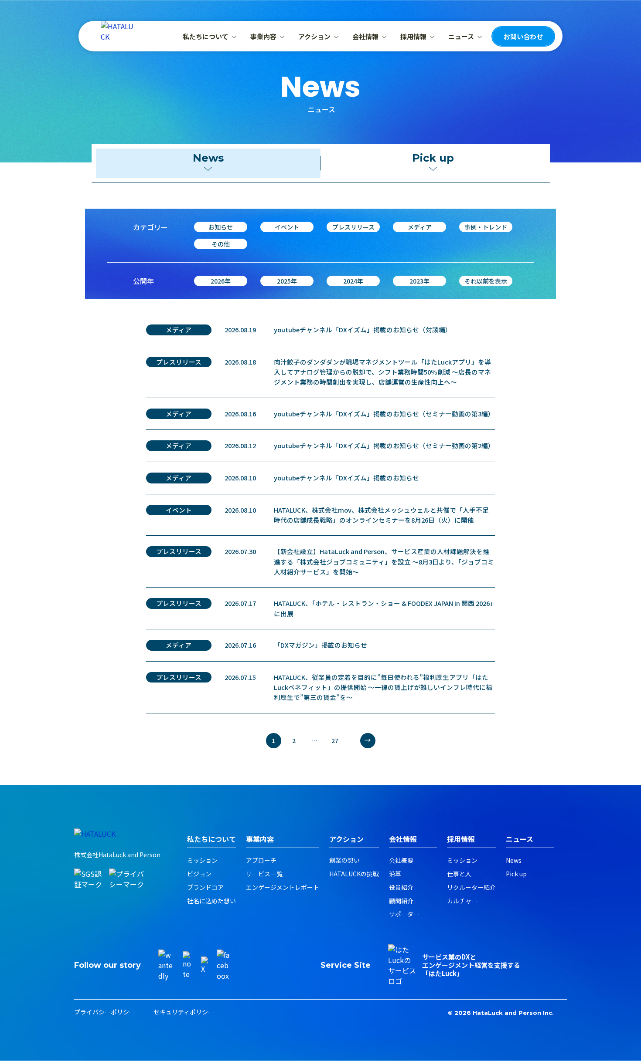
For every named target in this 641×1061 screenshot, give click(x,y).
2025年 (287, 281)
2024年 (353, 281)
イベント (287, 227)
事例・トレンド (485, 227)
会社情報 (365, 36)
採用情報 (413, 36)
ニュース (461, 36)
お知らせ (220, 227)
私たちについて (205, 36)
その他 (220, 244)
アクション (314, 36)
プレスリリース (353, 227)
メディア (420, 227)
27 (334, 740)
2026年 (221, 281)
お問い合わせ (523, 36)
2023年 (419, 281)
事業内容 (263, 36)
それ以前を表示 (485, 281)
